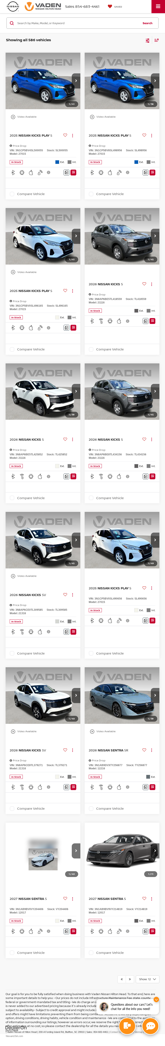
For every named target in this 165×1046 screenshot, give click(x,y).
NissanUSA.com (14, 1036)
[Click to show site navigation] (158, 6)
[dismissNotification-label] (156, 999)
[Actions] (72, 135)
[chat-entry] (127, 1026)
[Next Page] (130, 979)
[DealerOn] (16, 1027)
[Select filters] (147, 40)
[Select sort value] (155, 40)
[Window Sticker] (73, 172)
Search (148, 23)
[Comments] (66, 172)
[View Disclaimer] (49, 172)
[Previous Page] (122, 979)
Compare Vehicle (31, 194)
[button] (76, 80)
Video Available (24, 117)
